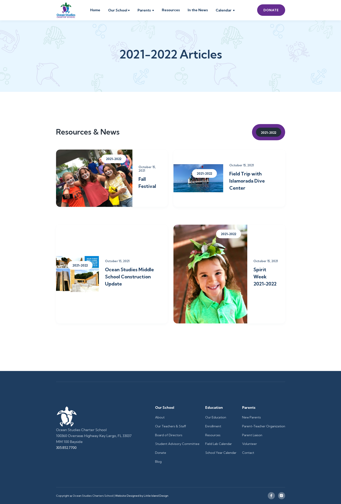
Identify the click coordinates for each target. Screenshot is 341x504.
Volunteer (249, 444)
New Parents (251, 417)
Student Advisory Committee (177, 444)
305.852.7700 (66, 447)
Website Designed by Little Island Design (141, 495)
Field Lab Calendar (218, 444)
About (160, 417)
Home (95, 10)
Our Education (215, 417)
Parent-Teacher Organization (263, 426)
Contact (248, 453)
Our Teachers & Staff (170, 426)
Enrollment (213, 426)
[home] (66, 10)
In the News (198, 10)
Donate (271, 10)
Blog (158, 461)
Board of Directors (168, 435)
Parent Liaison (252, 435)
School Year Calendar (220, 453)
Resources (171, 10)
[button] (119, 10)
